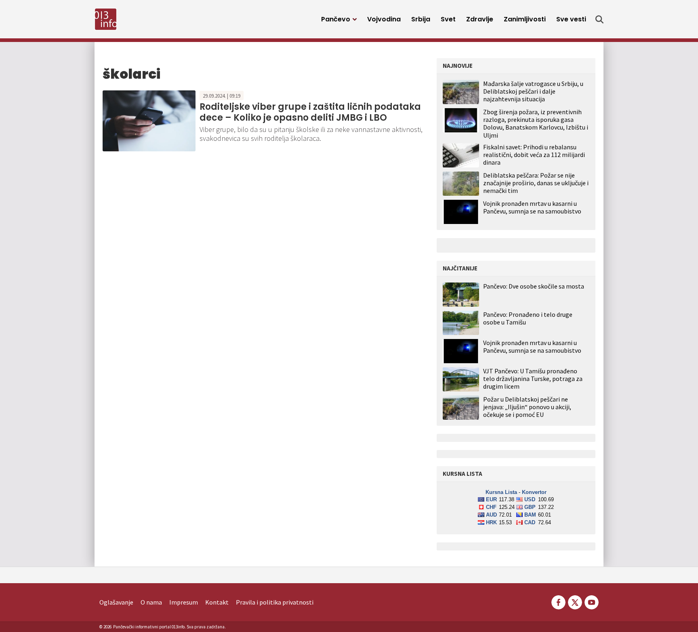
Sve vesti (571, 19)
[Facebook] (558, 601)
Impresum (183, 602)
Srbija (420, 19)
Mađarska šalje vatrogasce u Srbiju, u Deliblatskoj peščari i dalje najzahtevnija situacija (533, 91)
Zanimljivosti (525, 19)
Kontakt (217, 602)
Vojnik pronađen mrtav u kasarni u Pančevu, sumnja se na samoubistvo (532, 207)
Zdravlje (479, 19)
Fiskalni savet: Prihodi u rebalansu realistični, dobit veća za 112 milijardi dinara (534, 154)
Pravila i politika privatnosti (274, 602)
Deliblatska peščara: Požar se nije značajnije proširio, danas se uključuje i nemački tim (536, 183)
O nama (151, 602)
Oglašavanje (116, 602)
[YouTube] (591, 601)
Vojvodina (384, 19)
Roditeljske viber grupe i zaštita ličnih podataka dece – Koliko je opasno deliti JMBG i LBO (310, 111)
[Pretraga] (599, 19)
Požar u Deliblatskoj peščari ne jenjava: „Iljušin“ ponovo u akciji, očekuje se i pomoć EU (527, 407)
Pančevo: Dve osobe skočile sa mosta (533, 286)
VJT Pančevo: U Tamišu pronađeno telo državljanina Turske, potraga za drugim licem (532, 378)
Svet (448, 19)
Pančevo (335, 19)
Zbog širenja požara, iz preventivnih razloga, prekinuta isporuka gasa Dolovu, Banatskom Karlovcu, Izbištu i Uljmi (535, 123)
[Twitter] (575, 601)
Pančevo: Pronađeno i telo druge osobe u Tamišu (527, 318)
